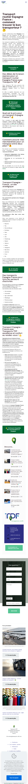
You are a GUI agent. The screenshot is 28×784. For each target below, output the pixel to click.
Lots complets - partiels (14, 744)
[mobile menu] (26, 2)
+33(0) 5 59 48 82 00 (15, 535)
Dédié (15, 748)
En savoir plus (14, 773)
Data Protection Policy (16, 771)
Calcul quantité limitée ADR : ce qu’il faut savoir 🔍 (16, 501)
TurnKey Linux (21, 783)
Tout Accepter (14, 778)
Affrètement (15, 746)
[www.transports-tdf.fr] (4, 2)
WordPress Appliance (8, 783)
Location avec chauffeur (15, 751)
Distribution (15, 742)
